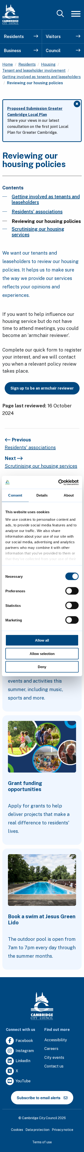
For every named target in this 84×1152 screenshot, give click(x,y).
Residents (14, 36)
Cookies (17, 1130)
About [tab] (69, 495)
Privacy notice (62, 1130)
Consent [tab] (15, 495)
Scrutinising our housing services (38, 231)
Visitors (53, 36)
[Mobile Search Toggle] (60, 14)
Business (12, 50)
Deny (42, 667)
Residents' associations (37, 211)
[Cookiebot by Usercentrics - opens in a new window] (59, 482)
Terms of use (42, 1142)
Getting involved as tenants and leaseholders (41, 77)
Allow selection (42, 653)
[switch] (72, 591)
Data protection (37, 1130)
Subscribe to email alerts (38, 1097)
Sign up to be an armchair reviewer (42, 388)
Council (53, 50)
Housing (48, 64)
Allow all (42, 640)
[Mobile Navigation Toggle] (76, 14)
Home (7, 64)
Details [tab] (42, 495)
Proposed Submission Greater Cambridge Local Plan (35, 111)
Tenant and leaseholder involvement (34, 70)
